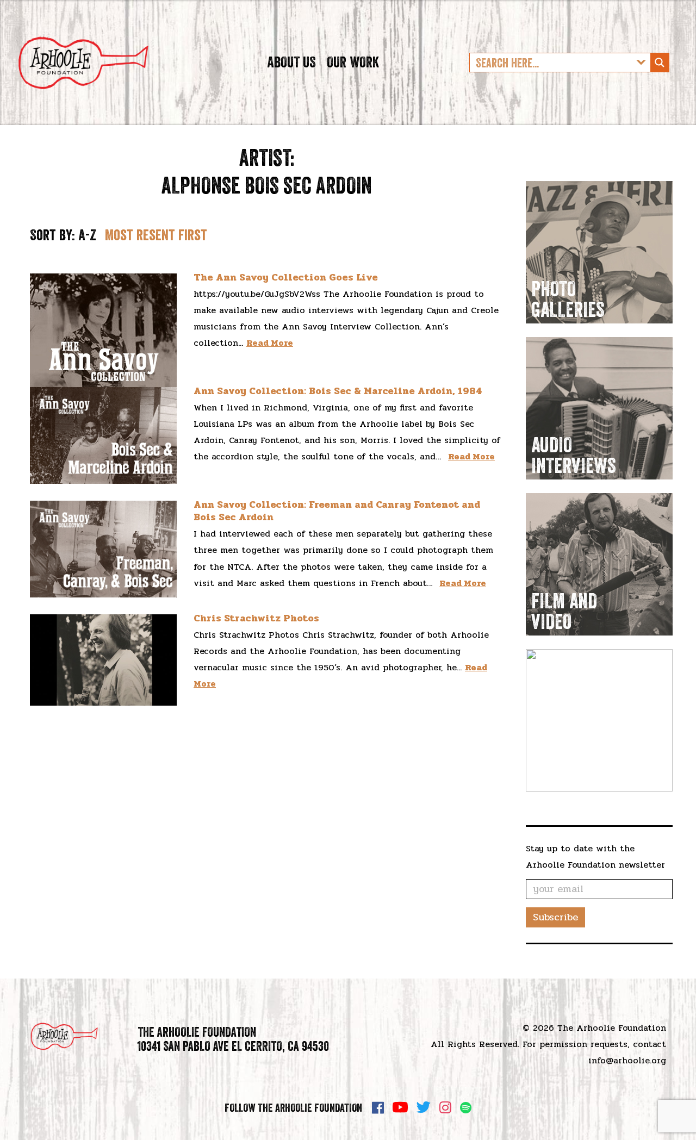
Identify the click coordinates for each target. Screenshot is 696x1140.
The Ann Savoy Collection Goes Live (286, 277)
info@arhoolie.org (627, 1060)
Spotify (465, 1107)
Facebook (378, 1107)
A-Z (87, 235)
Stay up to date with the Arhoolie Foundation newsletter (595, 856)
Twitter (424, 1107)
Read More (269, 343)
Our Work (353, 62)
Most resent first (156, 235)
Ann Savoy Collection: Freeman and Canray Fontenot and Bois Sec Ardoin (337, 511)
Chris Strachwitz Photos (256, 618)
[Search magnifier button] (659, 62)
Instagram (445, 1107)
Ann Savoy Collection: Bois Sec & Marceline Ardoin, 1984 (338, 390)
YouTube (400, 1107)
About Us (291, 62)
